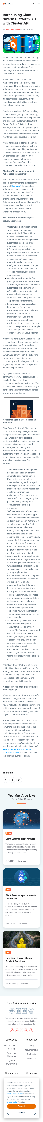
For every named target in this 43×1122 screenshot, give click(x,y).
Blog (32, 1045)
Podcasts (31, 1054)
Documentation (32, 1050)
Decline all (21, 1112)
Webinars (31, 1058)
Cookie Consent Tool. (15, 1094)
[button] (34, 4)
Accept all (21, 1106)
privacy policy (12, 1102)
